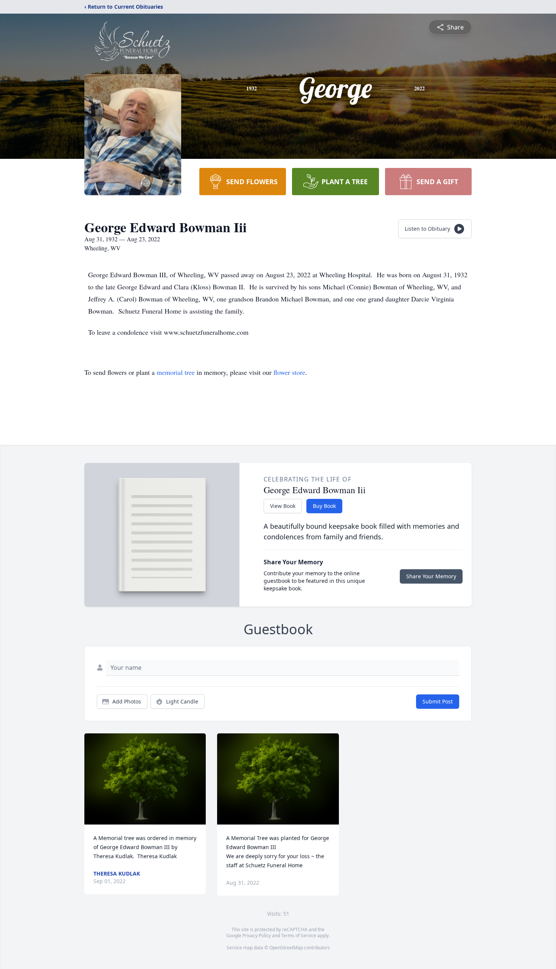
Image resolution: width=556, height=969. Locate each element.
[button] (145, 779)
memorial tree (176, 372)
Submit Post (437, 701)
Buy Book (324, 505)
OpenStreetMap (286, 947)
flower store (289, 372)
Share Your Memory (431, 576)
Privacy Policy (256, 935)
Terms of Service (298, 935)
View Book (282, 505)
